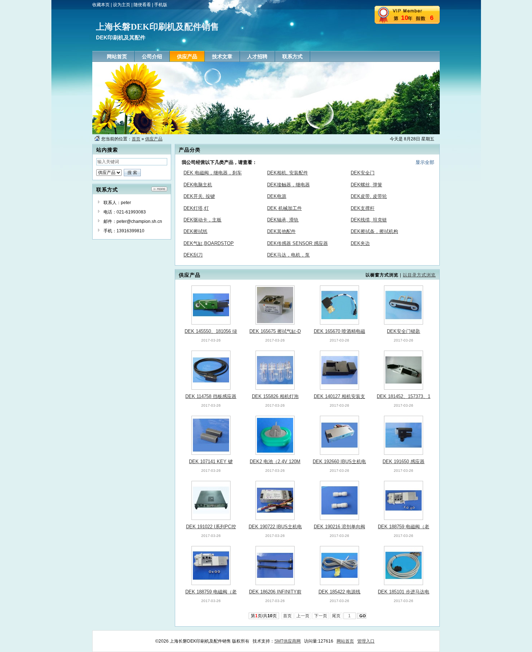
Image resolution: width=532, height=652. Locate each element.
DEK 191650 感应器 (404, 461)
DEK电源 (276, 196)
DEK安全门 (363, 172)
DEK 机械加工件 (284, 208)
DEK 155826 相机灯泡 (275, 396)
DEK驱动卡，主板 (202, 220)
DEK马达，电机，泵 (288, 255)
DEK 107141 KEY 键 (211, 461)
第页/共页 (264, 615)
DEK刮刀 (193, 255)
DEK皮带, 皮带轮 (369, 196)
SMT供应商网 (287, 641)
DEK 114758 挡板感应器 (210, 396)
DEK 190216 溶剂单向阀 (339, 526)
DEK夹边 (360, 243)
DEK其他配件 (281, 231)
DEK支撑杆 (363, 208)
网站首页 (345, 641)
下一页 (320, 615)
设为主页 (121, 4)
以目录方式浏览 (419, 275)
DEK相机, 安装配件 (287, 172)
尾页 (336, 615)
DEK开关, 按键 (199, 196)
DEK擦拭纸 (195, 231)
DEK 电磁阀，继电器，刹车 (212, 172)
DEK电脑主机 (197, 184)
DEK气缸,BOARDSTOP (208, 243)
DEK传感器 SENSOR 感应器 (297, 243)
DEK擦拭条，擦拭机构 (374, 231)
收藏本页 (101, 4)
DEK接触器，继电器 (288, 184)
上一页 (303, 615)
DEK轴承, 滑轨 (283, 220)
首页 (136, 138)
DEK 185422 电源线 (339, 591)
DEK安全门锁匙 (403, 331)
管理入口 (366, 641)
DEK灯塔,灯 (196, 208)
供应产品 (153, 138)
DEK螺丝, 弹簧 (366, 184)
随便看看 (142, 4)
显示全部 (424, 162)
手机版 (160, 4)
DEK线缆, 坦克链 (369, 220)
